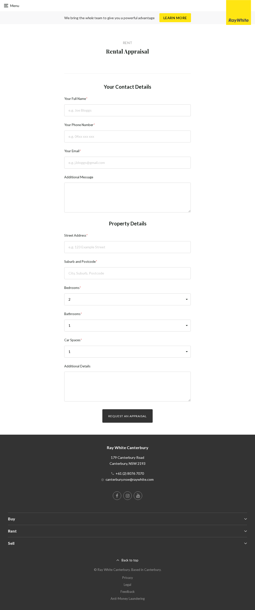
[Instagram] (127, 495)
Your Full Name (75, 99)
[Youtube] (138, 495)
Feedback (128, 592)
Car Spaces (72, 340)
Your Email (71, 151)
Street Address (75, 235)
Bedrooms (71, 288)
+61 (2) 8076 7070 (130, 473)
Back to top (130, 560)
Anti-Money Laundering (128, 599)
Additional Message (78, 177)
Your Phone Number (78, 125)
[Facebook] (117, 495)
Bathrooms (72, 314)
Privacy (127, 578)
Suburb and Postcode (80, 262)
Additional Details (77, 366)
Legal (127, 585)
